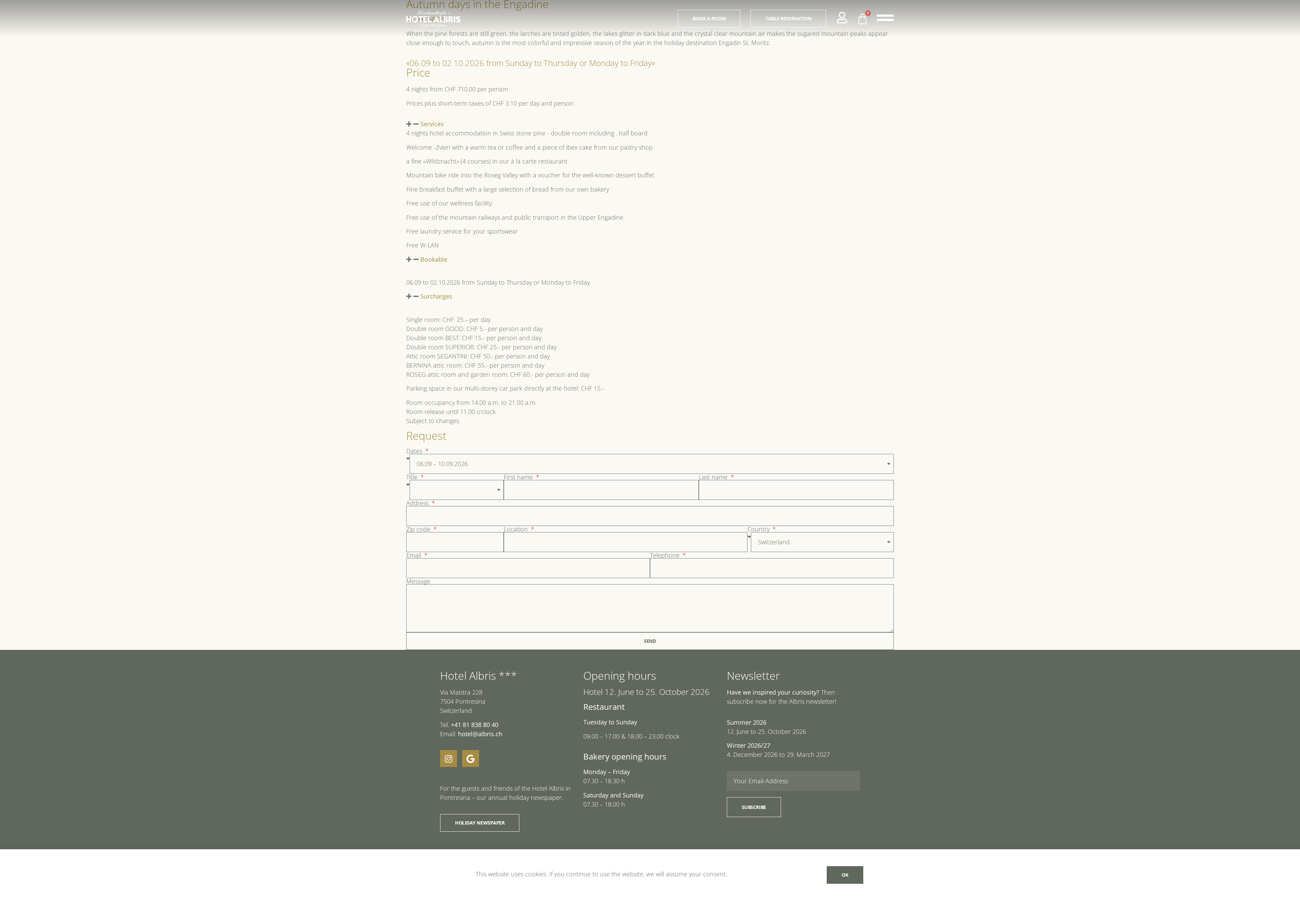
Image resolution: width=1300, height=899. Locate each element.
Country (759, 529)
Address (418, 503)
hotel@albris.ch (479, 734)
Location (516, 529)
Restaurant (604, 706)
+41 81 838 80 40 (474, 725)
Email (414, 555)
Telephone (665, 555)
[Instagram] (448, 758)
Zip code (419, 529)
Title (412, 477)
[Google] (470, 758)
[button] (650, 124)
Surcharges (436, 296)
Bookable (433, 259)
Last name (714, 477)
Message (418, 581)
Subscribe (754, 807)
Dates (415, 451)
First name (519, 477)
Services (432, 124)
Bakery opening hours (624, 756)
